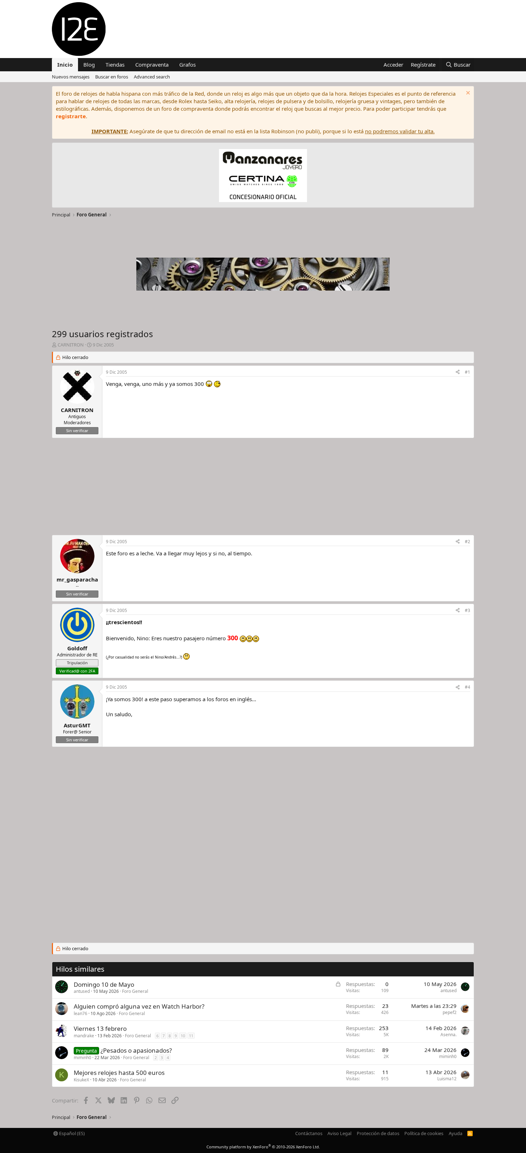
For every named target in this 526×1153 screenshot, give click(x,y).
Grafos (187, 64)
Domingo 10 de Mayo (104, 984)
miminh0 (82, 1057)
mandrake (84, 1036)
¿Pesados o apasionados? (136, 1050)
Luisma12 (447, 1079)
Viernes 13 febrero (100, 1028)
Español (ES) (71, 1133)
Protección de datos (378, 1133)
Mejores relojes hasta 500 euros (119, 1072)
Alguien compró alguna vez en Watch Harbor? (139, 1006)
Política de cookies (423, 1133)
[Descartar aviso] (467, 93)
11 (191, 1035)
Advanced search (152, 76)
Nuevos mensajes (70, 76)
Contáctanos (308, 1133)
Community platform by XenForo (263, 1146)
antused (82, 991)
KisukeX (81, 1080)
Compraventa (152, 64)
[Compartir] (457, 372)
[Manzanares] (263, 176)
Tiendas (115, 64)
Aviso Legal (339, 1133)
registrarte (71, 116)
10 (183, 1035)
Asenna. (448, 1035)
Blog (89, 64)
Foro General (135, 991)
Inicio (65, 64)
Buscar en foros (111, 76)
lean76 (80, 1013)
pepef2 (450, 1012)
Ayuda (455, 1133)
